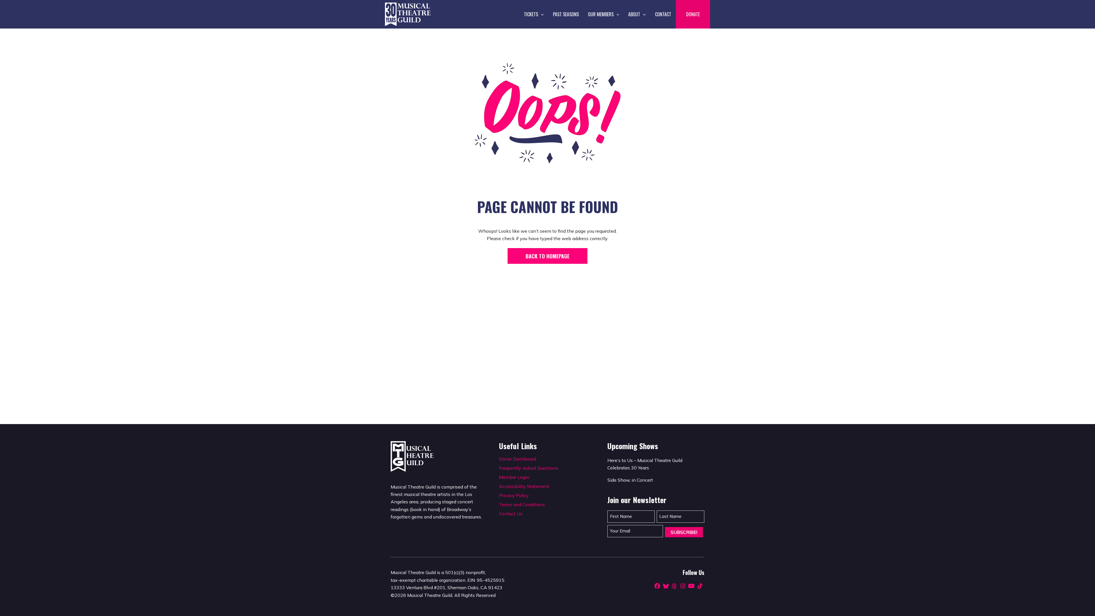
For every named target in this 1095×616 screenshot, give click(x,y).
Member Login (514, 477)
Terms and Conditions (522, 504)
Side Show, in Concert (630, 480)
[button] (541, 14)
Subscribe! (684, 532)
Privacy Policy (514, 495)
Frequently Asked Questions (528, 468)
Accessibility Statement (524, 486)
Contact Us (510, 513)
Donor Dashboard (517, 459)
